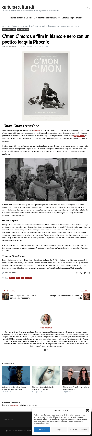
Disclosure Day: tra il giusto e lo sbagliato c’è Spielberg (43, 388)
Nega (59, 429)
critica (18, 278)
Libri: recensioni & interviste (47, 17)
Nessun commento (26, 47)
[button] (87, 410)
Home (13, 17)
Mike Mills (37, 130)
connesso (14, 405)
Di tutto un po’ (68, 17)
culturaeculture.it (18, 7)
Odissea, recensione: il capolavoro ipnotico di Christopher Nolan (14, 388)
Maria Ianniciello (10, 47)
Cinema (12, 278)
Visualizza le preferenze (78, 429)
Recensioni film (26, 26)
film (23, 278)
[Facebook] (47, 350)
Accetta (42, 429)
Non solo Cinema (24, 17)
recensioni (28, 278)
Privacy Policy (8, 419)
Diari (78, 17)
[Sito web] (45, 350)
